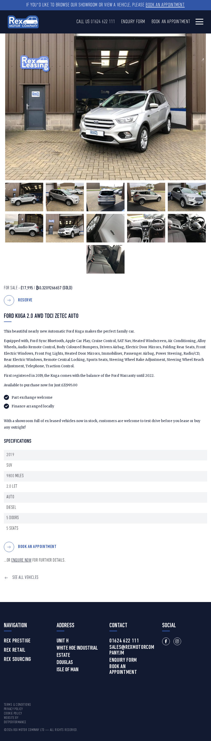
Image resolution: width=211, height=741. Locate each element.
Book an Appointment (165, 5)
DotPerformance (15, 722)
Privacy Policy (13, 709)
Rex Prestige (17, 641)
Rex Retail (14, 650)
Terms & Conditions (17, 705)
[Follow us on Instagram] (177, 641)
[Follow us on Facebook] (166, 641)
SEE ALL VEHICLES (25, 578)
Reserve (25, 300)
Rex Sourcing (17, 659)
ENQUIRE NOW (21, 560)
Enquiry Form (133, 21)
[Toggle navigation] (199, 21)
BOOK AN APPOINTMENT (37, 547)
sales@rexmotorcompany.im (131, 650)
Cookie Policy (13, 714)
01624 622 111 (103, 21)
